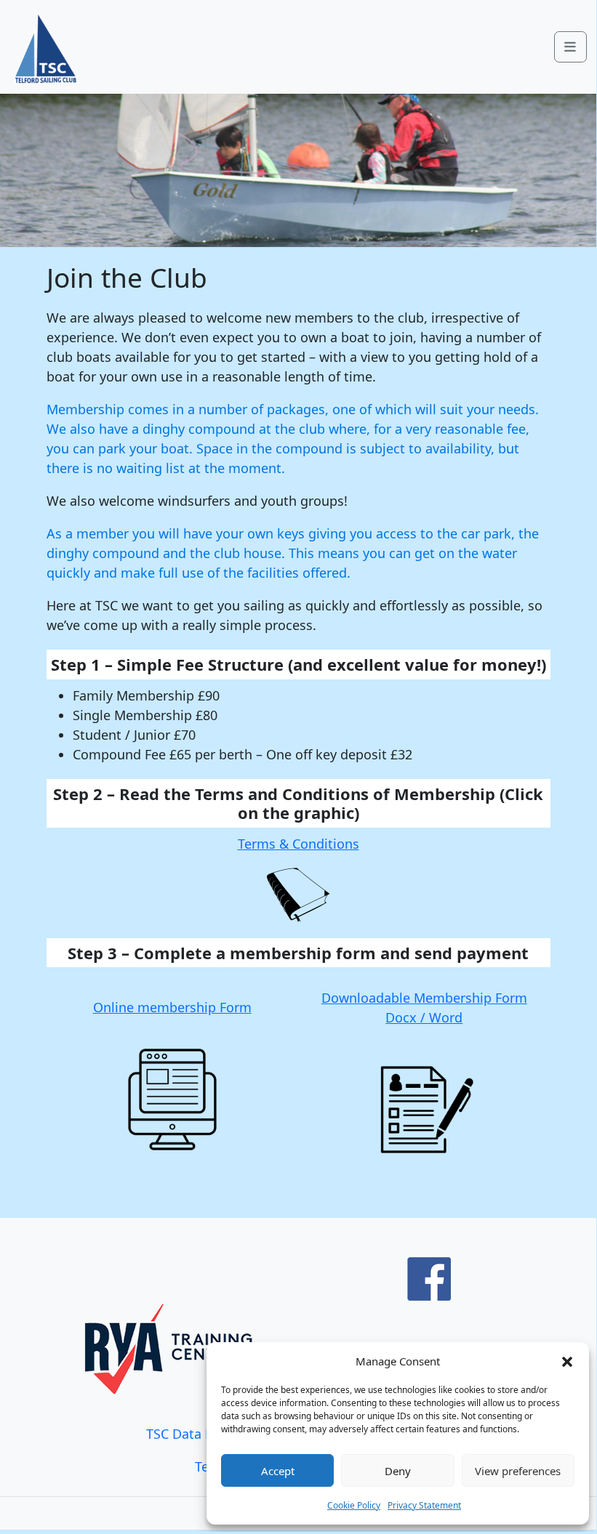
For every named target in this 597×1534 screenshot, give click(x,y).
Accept (278, 1471)
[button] (567, 1361)
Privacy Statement (424, 1505)
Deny (398, 1471)
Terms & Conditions (298, 843)
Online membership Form (172, 1007)
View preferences (518, 1471)
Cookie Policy (353, 1505)
